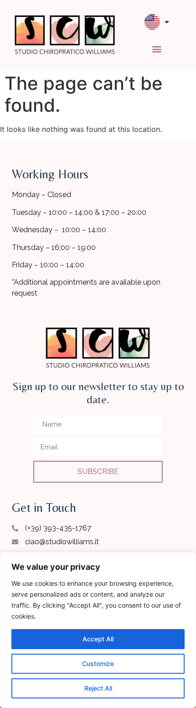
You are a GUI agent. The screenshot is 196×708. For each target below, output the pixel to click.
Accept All (98, 639)
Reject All (98, 688)
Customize (98, 663)
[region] (98, 630)
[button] (157, 48)
